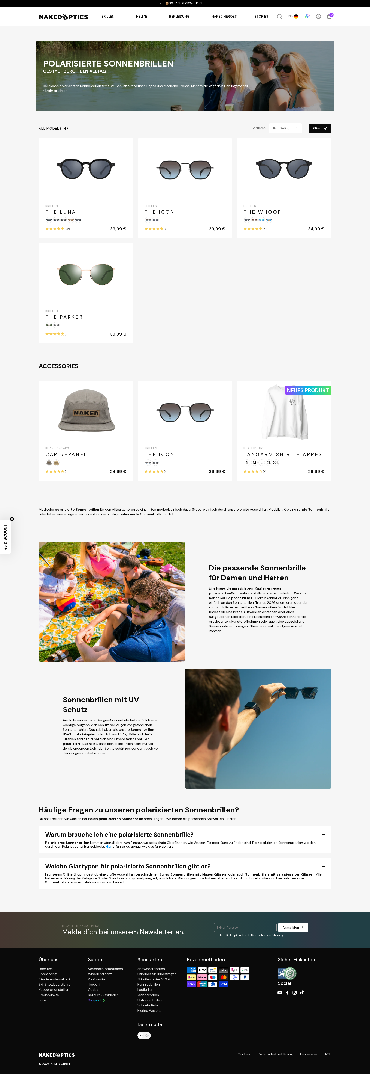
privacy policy (137, 617)
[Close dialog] (263, 488)
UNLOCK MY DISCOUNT (142, 596)
